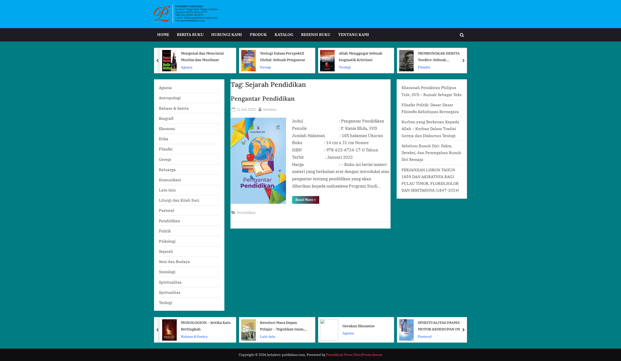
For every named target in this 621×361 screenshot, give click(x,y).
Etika (163, 138)
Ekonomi (167, 128)
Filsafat (424, 67)
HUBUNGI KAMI (226, 34)
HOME (163, 34)
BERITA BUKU (190, 34)
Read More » (307, 200)
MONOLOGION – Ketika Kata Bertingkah (206, 325)
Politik (165, 230)
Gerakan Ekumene (359, 325)
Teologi (345, 67)
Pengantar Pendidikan (263, 98)
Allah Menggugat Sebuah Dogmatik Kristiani (361, 56)
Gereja (265, 67)
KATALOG (284, 34)
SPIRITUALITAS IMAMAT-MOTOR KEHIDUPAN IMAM (441, 325)
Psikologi (167, 241)
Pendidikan (246, 212)
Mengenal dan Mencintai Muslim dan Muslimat (202, 56)
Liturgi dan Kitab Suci (179, 200)
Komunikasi (170, 179)
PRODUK (258, 34)
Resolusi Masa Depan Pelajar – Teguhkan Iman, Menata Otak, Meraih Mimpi (284, 326)
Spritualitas (169, 292)
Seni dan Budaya (174, 261)
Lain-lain (167, 189)
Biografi (166, 118)
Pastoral (166, 210)
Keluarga (167, 169)
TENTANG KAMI (353, 34)
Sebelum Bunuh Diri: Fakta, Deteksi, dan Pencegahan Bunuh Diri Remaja (431, 152)
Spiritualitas (170, 282)
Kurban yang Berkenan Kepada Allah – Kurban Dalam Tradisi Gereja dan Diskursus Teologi (430, 128)
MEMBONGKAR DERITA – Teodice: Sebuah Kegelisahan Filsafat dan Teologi (440, 57)
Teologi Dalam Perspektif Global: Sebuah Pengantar (282, 56)
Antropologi (170, 97)
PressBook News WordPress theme (354, 355)
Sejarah (166, 251)
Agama (187, 67)
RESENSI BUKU (315, 34)
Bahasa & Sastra (174, 108)
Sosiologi (167, 271)
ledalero (270, 109)
